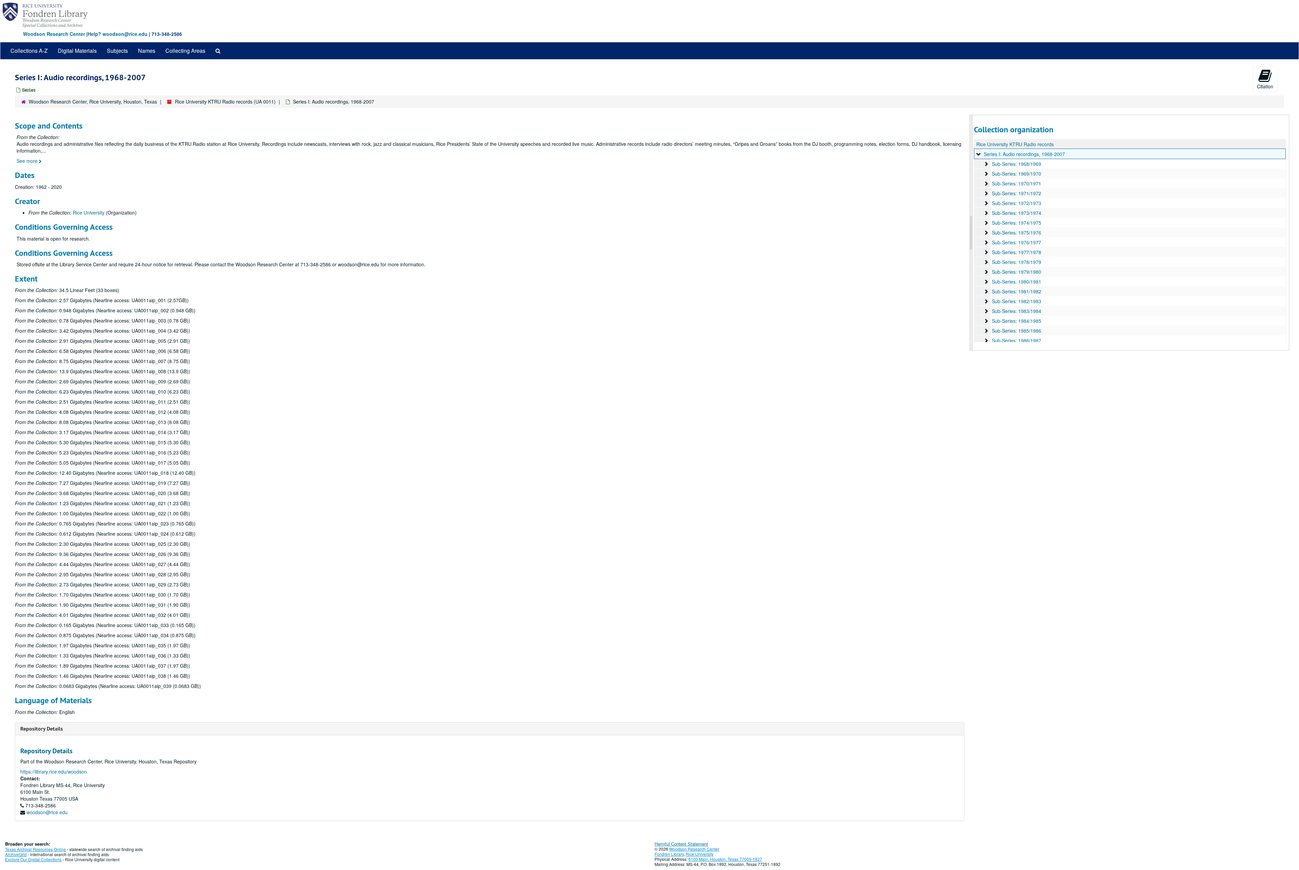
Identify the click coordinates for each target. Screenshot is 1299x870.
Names (146, 50)
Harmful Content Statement (681, 844)
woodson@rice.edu (47, 812)
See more (28, 160)
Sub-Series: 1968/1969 (1016, 163)
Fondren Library (669, 854)
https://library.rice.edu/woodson (53, 771)
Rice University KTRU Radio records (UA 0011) (225, 101)
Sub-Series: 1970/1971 (1016, 183)
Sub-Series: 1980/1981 (1016, 281)
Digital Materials (77, 50)
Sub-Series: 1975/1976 (1016, 232)
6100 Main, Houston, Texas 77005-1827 (725, 859)
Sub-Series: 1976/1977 (1016, 242)
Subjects (117, 50)
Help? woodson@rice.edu (117, 33)
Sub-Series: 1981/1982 (1016, 291)
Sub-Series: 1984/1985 (1016, 320)
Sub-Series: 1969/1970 (1016, 173)
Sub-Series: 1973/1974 (1016, 212)
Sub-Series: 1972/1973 (1016, 203)
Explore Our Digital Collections (33, 859)
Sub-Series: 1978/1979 (1016, 262)
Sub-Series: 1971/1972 (1016, 193)
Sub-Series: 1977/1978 (1016, 252)
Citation (1265, 86)
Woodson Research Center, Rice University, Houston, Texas (93, 101)
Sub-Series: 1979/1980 (1016, 271)
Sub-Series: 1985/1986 (1016, 330)
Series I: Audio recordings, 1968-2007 (1024, 154)
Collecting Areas (185, 50)
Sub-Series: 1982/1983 (1016, 301)
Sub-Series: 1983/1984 (1016, 311)
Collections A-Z (29, 50)
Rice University (89, 212)
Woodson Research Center (54, 33)
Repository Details (41, 728)
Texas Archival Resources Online (35, 849)
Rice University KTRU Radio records (1015, 144)
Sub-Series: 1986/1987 (1016, 340)
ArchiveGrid (16, 854)
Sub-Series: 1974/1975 (1016, 222)
